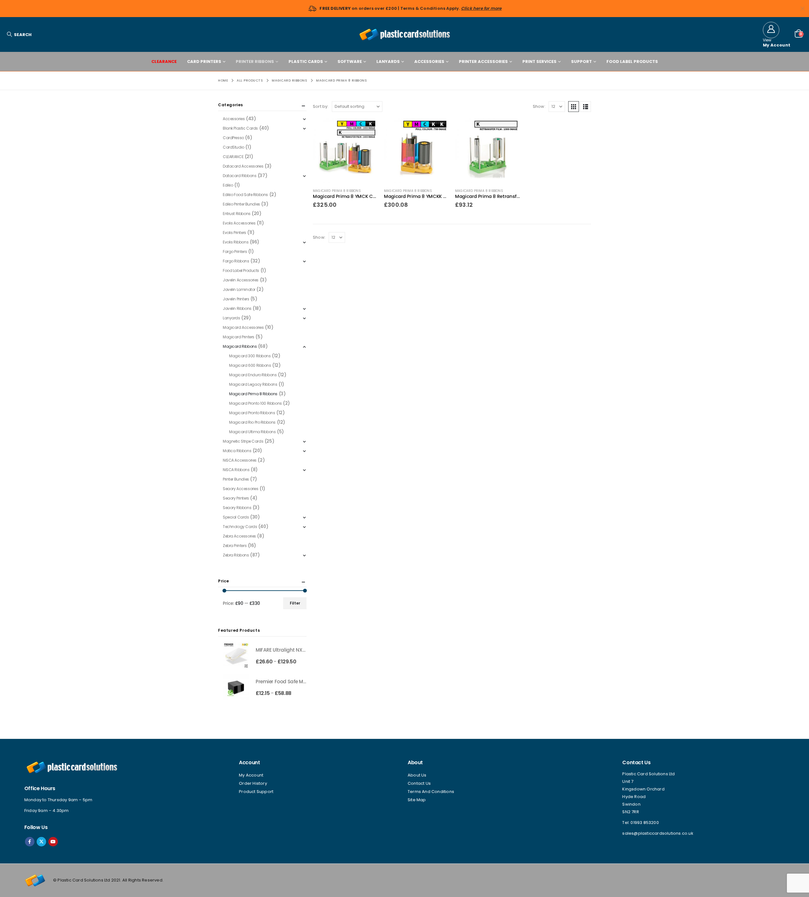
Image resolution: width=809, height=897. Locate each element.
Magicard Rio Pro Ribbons (252, 422)
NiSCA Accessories (240, 460)
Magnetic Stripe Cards (243, 441)
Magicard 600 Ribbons (250, 365)
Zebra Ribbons (236, 555)
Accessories (429, 61)
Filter (295, 603)
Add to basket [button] (367, 128)
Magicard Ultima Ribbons (252, 431)
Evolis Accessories (239, 223)
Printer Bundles (236, 479)
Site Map (417, 800)
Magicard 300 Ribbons (250, 356)
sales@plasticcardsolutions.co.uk (657, 833)
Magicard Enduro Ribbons (253, 375)
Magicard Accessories (243, 327)
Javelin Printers (236, 299)
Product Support (256, 792)
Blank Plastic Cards (240, 128)
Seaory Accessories (240, 488)
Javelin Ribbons (237, 308)
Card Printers (204, 61)
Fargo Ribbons (236, 261)
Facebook (29, 841)
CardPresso (233, 137)
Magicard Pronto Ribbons (252, 412)
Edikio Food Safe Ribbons (245, 194)
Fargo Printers (235, 251)
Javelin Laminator (239, 289)
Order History (253, 783)
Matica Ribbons (237, 450)
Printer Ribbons (255, 61)
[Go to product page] (345, 150)
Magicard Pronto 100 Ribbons (255, 403)
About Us (417, 775)
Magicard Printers (238, 337)
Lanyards (388, 61)
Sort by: (321, 106)
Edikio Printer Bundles (241, 204)
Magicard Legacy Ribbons (253, 384)
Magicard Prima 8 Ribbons (337, 190)
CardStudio (233, 147)
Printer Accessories (483, 61)
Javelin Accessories (241, 280)
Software (350, 61)
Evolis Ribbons (235, 242)
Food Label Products (632, 61)
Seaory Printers (236, 498)
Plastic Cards (306, 61)
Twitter (41, 841)
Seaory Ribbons (237, 507)
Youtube (53, 841)
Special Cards (236, 517)
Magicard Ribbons (240, 346)
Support (581, 61)
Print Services (539, 61)
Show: (539, 106)
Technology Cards (240, 526)
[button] (19, 34)
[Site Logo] (404, 34)
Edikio (228, 185)
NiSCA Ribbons (236, 469)
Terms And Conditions (431, 792)
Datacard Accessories (243, 166)
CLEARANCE (164, 61)
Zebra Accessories (239, 536)
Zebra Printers (234, 545)
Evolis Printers (234, 232)
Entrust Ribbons (237, 213)
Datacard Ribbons (239, 175)
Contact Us (419, 783)
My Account (251, 775)
